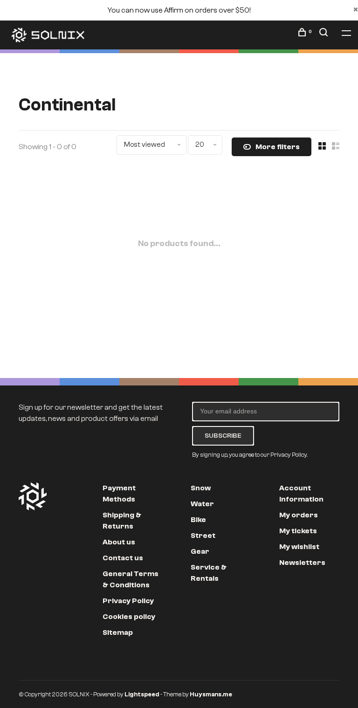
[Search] (324, 34)
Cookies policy (129, 616)
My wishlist (299, 547)
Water (202, 504)
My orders (298, 515)
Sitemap (118, 632)
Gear (200, 551)
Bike (198, 520)
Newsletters (302, 562)
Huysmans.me (211, 694)
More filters (277, 147)
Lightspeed (141, 694)
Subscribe (223, 436)
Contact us (123, 558)
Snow (201, 488)
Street (203, 535)
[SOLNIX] (33, 496)
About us (119, 542)
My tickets (298, 531)
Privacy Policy (128, 601)
